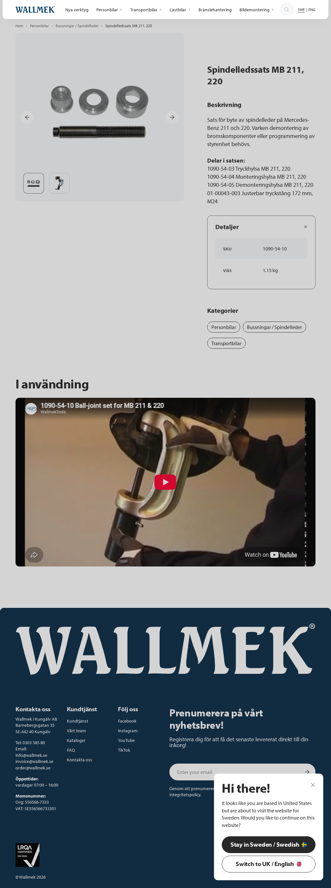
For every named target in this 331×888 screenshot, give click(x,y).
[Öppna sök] (287, 9)
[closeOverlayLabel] (312, 784)
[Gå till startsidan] (35, 9)
